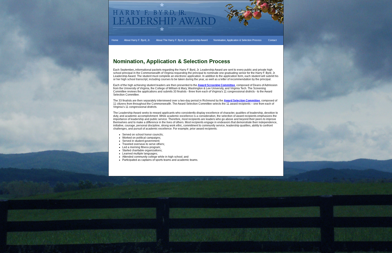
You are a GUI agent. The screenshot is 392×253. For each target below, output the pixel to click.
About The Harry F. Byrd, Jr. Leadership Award (182, 40)
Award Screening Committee (216, 85)
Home (115, 40)
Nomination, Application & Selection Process (237, 40)
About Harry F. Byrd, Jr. (137, 40)
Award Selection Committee (242, 100)
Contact (272, 40)
